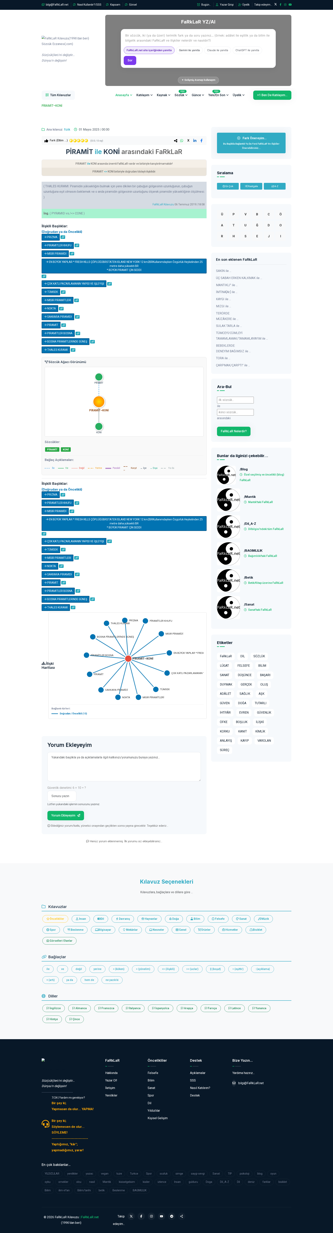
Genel (182, 929)
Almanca (81, 1008)
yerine (97, 969)
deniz (251, 1181)
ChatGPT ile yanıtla (247, 50)
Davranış (124, 918)
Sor (130, 60)
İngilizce (55, 1008)
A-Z (276, 186)
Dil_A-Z (224, 1181)
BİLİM (262, 665)
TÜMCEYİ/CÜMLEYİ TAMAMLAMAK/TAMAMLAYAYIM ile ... (242, 335)
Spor (52, 929)
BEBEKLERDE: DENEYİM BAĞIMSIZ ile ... (233, 348)
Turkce (134, 1173)
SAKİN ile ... (223, 271)
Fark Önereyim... (251, 142)
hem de (89, 979)
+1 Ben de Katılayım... (272, 95)
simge (179, 1173)
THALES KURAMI (57, 349)
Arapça (188, 1008)
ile (48, 969)
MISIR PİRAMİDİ (56, 253)
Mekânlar (131, 929)
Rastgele (252, 186)
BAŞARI (265, 675)
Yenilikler (111, 1095)
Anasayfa (122, 95)
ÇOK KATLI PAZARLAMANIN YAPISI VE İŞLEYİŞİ (75, 283)
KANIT (242, 731)
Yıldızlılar (154, 1110)
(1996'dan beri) (65, 49)
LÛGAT (224, 665)
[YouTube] (161, 1216)
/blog (244, 469)
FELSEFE (243, 665)
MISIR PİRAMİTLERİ (59, 300)
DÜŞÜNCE (244, 675)
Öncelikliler (56, 918)
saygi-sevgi (198, 1173)
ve (62, 969)
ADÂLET (225, 694)
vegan (104, 1173)
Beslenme (76, 929)
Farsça (212, 1008)
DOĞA (242, 703)
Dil (102, 918)
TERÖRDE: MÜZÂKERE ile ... (227, 316)
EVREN (244, 712)
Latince (236, 1008)
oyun (273, 1173)
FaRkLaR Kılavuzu (163, 204)
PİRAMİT (52, 325)
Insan (177, 1181)
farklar (266, 1181)
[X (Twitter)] (131, 1216)
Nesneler (158, 929)
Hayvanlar (150, 918)
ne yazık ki (112, 979)
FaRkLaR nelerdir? (234, 431)
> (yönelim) (143, 969)
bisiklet (282, 1181)
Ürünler (206, 929)
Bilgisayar (104, 929)
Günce (196, 95)
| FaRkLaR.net (89, 1217)
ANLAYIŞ (226, 740)
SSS (193, 1080)
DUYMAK (226, 684)
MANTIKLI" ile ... (227, 285)
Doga (209, 1181)
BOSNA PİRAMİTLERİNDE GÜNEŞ (67, 341)
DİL (242, 656)
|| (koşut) (215, 969)
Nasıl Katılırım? (200, 1088)
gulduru (193, 1181)
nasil (92, 1181)
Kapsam (115, 4)
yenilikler (72, 1173)
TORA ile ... (223, 358)
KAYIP (244, 740)
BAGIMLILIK (139, 1190)
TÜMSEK (52, 291)
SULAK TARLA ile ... (229, 326)
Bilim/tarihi (84, 1190)
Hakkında (111, 1073)
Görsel (133, 4)
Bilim (196, 918)
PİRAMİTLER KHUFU (59, 245)
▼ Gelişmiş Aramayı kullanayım (198, 80)
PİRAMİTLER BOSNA (59, 333)
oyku (47, 1181)
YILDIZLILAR (52, 1173)
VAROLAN (264, 740)
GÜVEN (225, 703)
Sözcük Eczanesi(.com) (57, 1069)
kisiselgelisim (127, 1181)
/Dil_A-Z (250, 524)
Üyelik (246, 4)
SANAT (224, 675)
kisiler (146, 1181)
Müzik (265, 918)
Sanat (242, 918)
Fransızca (107, 1008)
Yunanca (260, 1008)
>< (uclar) (192, 969)
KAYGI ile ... (223, 299)
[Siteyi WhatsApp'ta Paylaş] (181, 1216)
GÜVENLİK (264, 712)
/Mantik (250, 497)
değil (79, 969)
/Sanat (249, 604)
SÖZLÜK (259, 656)
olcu (78, 1181)
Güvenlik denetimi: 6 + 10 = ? (66, 788)
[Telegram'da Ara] (171, 1216)
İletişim (110, 1088)
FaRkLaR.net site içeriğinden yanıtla (149, 50)
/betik (248, 577)
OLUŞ (264, 684)
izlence (162, 1181)
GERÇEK (246, 684)
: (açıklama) (262, 969)
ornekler (63, 1181)
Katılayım (142, 95)
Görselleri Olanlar (60, 940)
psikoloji (244, 1173)
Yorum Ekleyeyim (63, 815)
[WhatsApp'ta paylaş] (181, 140)
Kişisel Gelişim (158, 1118)
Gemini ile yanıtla (189, 50)
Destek (195, 1095)
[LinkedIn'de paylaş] (195, 140)
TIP (230, 1173)
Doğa (175, 918)
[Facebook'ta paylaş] (201, 140)
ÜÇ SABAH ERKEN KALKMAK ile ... (239, 278)
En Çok (229, 186)
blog (259, 1173)
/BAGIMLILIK (253, 550)
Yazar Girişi (226, 4)
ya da (69, 979)
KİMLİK (260, 731)
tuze (119, 1173)
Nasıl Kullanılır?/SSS (89, 4)
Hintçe (53, 1019)
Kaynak (162, 95)
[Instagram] (151, 1216)
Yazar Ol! (111, 1080)
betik (102, 1190)
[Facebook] (141, 1216)
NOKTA (51, 308)
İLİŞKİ (260, 722)
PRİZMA (52, 237)
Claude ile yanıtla (217, 50)
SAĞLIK (245, 694)
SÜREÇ (224, 750)
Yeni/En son (216, 93)
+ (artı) (50, 979)
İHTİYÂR (225, 712)
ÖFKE (223, 722)
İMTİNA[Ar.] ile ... (226, 292)
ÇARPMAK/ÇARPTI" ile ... (233, 365)
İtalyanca (134, 1008)
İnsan (82, 918)
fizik (67, 129)
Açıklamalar (197, 1073)
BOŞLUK (241, 722)
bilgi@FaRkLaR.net (56, 4)
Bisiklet (257, 929)
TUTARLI (261, 703)
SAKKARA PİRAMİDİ (59, 316)
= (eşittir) (238, 969)
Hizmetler (231, 929)
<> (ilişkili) (168, 969)
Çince (76, 1019)
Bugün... (206, 4)
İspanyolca (162, 1008)
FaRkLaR (226, 656)
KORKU (225, 731)
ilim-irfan (64, 1190)
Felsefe (219, 918)
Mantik (107, 1181)
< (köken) (118, 969)
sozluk (164, 1173)
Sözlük (180, 93)
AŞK (261, 694)
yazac (89, 1173)
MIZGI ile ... (223, 306)
